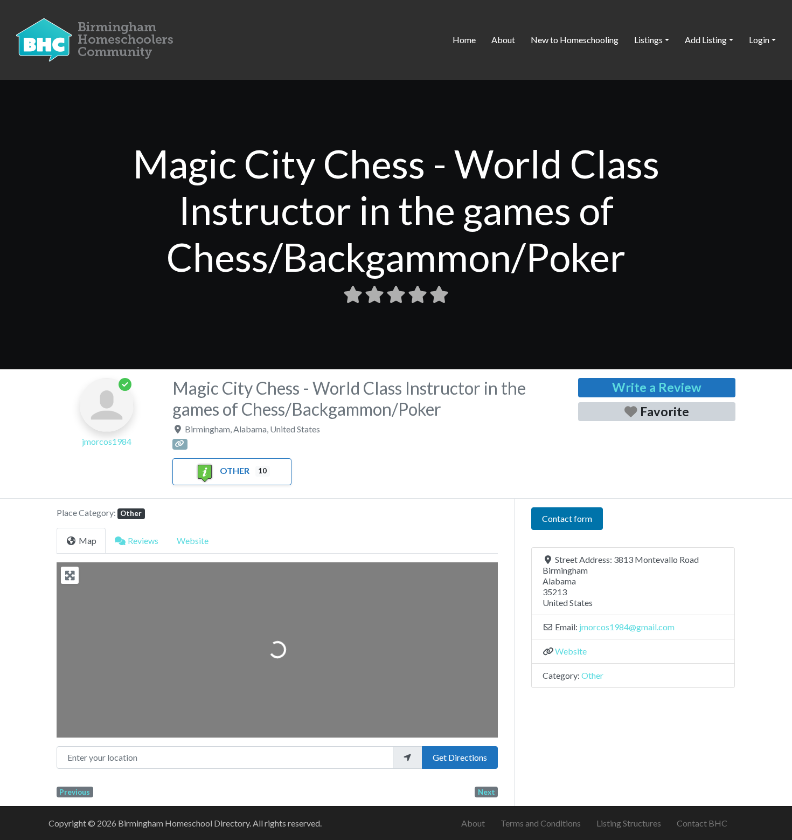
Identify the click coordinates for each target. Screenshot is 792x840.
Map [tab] (87, 540)
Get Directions (460, 757)
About (503, 40)
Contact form (567, 518)
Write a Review (656, 387)
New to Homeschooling (575, 40)
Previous (74, 792)
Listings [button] (648, 40)
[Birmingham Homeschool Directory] (97, 38)
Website (571, 651)
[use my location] (407, 757)
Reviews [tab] (143, 540)
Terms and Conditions (541, 823)
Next (486, 792)
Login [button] (759, 40)
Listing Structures (628, 823)
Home (464, 40)
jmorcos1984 (106, 441)
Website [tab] (193, 540)
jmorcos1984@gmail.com (627, 627)
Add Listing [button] (706, 40)
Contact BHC (702, 823)
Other (234, 470)
